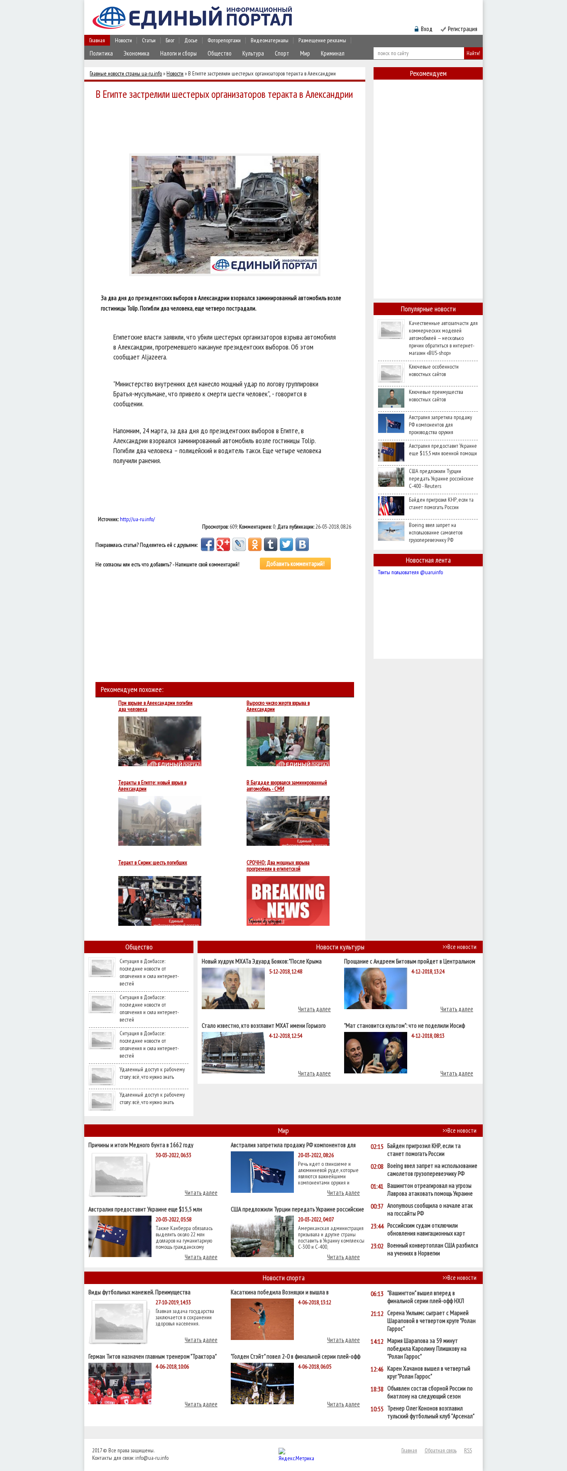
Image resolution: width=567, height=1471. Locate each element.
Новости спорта (284, 1277)
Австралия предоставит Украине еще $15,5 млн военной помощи (443, 449)
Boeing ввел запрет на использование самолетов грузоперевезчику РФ (435, 532)
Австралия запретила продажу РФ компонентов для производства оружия (440, 424)
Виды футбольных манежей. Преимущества (139, 1291)
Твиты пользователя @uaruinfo (410, 572)
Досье (191, 40)
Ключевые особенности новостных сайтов (434, 370)
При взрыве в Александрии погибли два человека (155, 706)
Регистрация (462, 29)
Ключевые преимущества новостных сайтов (436, 395)
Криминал (333, 53)
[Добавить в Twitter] (286, 544)
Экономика (136, 53)
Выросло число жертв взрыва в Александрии (278, 706)
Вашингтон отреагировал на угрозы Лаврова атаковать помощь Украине (430, 1189)
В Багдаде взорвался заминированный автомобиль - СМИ (287, 785)
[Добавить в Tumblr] (270, 544)
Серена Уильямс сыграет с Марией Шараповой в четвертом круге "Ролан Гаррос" (431, 1321)
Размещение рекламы (322, 40)
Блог (170, 40)
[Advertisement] (227, 125)
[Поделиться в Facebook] (207, 544)
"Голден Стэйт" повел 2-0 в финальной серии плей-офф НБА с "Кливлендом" (295, 1355)
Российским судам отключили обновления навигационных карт (426, 1229)
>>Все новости (459, 947)
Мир (305, 53)
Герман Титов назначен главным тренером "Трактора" (152, 1355)
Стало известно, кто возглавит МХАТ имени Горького (264, 1025)
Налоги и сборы (178, 53)
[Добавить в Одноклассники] (255, 544)
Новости (123, 40)
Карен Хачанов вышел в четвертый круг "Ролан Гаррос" (428, 1372)
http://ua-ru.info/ (137, 519)
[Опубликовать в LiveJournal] (239, 544)
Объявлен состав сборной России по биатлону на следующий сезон (430, 1392)
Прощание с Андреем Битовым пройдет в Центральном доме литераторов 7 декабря (409, 960)
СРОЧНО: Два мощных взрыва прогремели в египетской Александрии (278, 865)
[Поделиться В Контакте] (302, 544)
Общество (220, 53)
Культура (253, 53)
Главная (97, 40)
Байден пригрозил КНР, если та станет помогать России (441, 503)
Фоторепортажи (224, 40)
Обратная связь (441, 1450)
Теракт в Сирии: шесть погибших (152, 862)
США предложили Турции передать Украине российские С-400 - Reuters (441, 478)
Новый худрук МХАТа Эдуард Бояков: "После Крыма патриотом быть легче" (262, 960)
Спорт (282, 53)
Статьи (149, 40)
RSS (468, 1450)
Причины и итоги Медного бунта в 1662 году (140, 1144)
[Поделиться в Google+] (223, 544)
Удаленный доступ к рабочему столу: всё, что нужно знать (152, 1073)
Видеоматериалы (269, 40)
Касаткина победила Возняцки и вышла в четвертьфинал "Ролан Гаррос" (280, 1291)
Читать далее (314, 1009)
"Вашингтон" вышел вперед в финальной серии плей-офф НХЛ (425, 1297)
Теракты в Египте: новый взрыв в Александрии (152, 785)
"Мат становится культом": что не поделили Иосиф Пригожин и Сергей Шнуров (404, 1025)
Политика (101, 53)
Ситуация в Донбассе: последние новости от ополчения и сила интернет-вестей (149, 972)
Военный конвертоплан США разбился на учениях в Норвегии (432, 1249)
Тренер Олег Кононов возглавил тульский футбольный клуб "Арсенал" (430, 1412)
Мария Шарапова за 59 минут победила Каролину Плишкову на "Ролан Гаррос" (427, 1348)
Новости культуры (340, 947)
